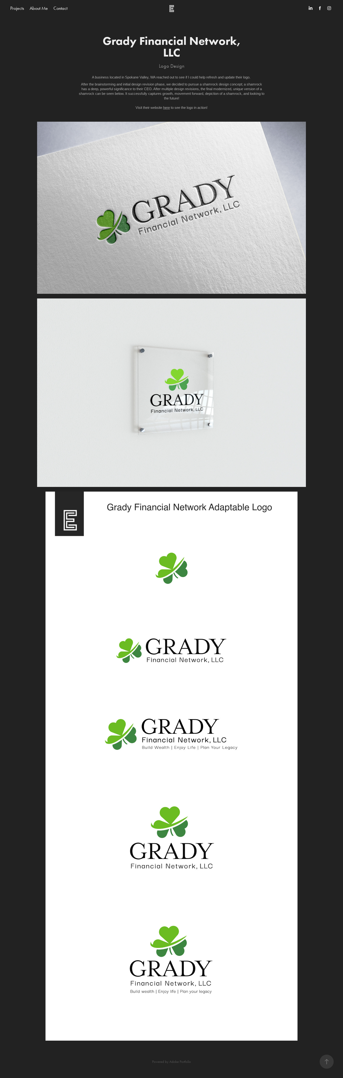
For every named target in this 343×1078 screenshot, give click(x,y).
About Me (39, 8)
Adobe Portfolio (180, 1062)
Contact (60, 8)
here (166, 108)
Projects (17, 8)
